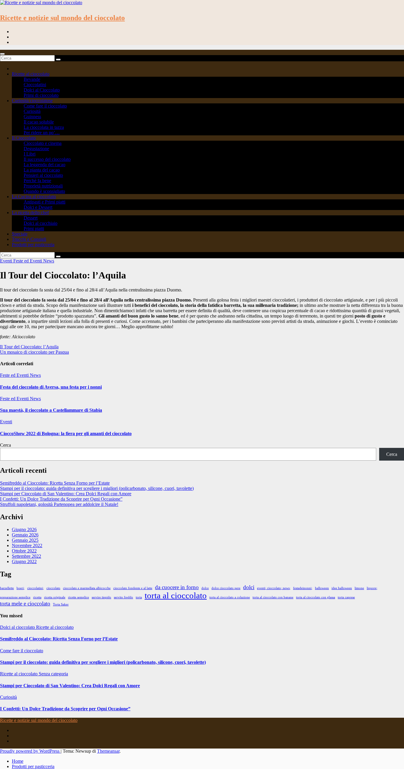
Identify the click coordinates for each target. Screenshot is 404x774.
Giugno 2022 (24, 561)
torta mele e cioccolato (25, 603)
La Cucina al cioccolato (34, 196)
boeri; (21, 588)
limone (359, 588)
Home (17, 761)
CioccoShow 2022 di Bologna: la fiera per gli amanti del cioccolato (66, 433)
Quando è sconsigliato (44, 191)
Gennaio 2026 (25, 534)
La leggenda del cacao (44, 164)
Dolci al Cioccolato (42, 89)
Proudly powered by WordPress (30, 751)
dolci (248, 587)
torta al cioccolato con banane (273, 597)
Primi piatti (34, 228)
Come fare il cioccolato (45, 105)
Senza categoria (53, 673)
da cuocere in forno (177, 587)
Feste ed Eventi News (33, 260)
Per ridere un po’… (42, 132)
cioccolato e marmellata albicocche (87, 588)
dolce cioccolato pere (225, 588)
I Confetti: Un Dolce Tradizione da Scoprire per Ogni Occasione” (61, 498)
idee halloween (342, 588)
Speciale (20, 233)
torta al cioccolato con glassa (315, 597)
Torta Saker (61, 604)
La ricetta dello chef (30, 212)
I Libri (29, 153)
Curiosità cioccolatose (32, 100)
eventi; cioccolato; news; (273, 588)
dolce (205, 588)
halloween (322, 588)
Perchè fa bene (37, 180)
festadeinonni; (302, 588)
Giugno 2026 (24, 529)
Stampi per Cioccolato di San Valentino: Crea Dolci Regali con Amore (65, 493)
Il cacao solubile (39, 121)
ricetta (37, 597)
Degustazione (36, 148)
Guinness (32, 116)
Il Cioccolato (24, 137)
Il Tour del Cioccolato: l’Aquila (29, 346)
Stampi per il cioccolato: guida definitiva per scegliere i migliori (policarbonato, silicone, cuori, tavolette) (97, 488)
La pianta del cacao (42, 169)
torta (139, 597)
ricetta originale (54, 597)
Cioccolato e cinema (43, 143)
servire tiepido (101, 597)
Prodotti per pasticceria (33, 244)
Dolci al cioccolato (18, 627)
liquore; (372, 588)
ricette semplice (78, 597)
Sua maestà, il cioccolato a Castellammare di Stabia (51, 410)
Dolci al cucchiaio (40, 223)
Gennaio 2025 (25, 540)
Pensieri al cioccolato (43, 175)
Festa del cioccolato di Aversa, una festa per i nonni (51, 387)
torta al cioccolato (176, 595)
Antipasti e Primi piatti (44, 201)
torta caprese (346, 597)
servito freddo (123, 597)
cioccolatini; (35, 588)
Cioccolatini (35, 84)
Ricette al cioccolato (30, 73)
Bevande (32, 79)
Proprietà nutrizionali (43, 185)
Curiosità (32, 111)
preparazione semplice (15, 597)
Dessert (31, 217)
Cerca (5, 445)
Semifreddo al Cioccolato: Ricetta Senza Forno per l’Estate (55, 482)
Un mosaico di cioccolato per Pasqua (34, 352)
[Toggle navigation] (2, 54)
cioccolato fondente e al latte (132, 588)
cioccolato (53, 588)
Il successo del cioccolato (47, 159)
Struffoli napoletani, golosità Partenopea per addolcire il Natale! (59, 504)
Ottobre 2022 (24, 550)
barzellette (7, 588)
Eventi (6, 260)
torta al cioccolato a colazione (229, 597)
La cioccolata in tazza (44, 127)
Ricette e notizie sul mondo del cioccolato (62, 18)
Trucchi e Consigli (29, 239)
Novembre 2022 (27, 545)
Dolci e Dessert (38, 207)
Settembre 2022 (26, 556)
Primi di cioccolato (41, 95)
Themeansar (108, 751)
